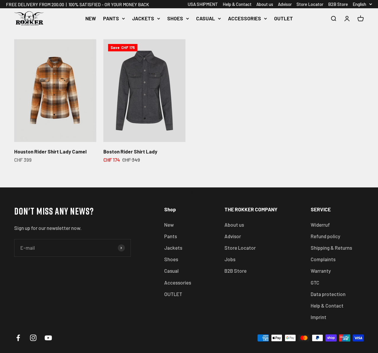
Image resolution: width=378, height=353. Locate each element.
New (90, 18)
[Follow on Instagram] (33, 338)
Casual (205, 18)
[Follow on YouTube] (48, 338)
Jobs (229, 259)
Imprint (318, 317)
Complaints (323, 259)
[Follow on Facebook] (18, 338)
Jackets (143, 18)
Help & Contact (237, 4)
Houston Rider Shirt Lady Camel (50, 151)
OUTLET (283, 18)
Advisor (285, 4)
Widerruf (320, 225)
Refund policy (325, 236)
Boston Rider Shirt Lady (130, 151)
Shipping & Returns (331, 248)
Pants (111, 18)
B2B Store (338, 4)
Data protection (328, 294)
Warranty (321, 271)
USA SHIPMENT (203, 4)
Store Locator (309, 4)
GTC (315, 282)
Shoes (175, 18)
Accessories (244, 18)
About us (264, 4)
